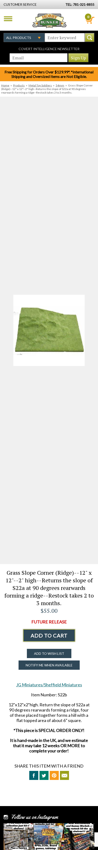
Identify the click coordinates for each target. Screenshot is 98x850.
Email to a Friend (64, 775)
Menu (8, 18)
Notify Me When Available (49, 665)
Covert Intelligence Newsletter (49, 49)
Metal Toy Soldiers (40, 85)
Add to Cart (49, 635)
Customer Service (20, 4)
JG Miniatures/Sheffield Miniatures (49, 684)
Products (19, 85)
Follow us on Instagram (34, 817)
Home (5, 85)
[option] (49, 330)
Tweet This (44, 775)
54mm (60, 85)
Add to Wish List (49, 653)
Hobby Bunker (49, 20)
